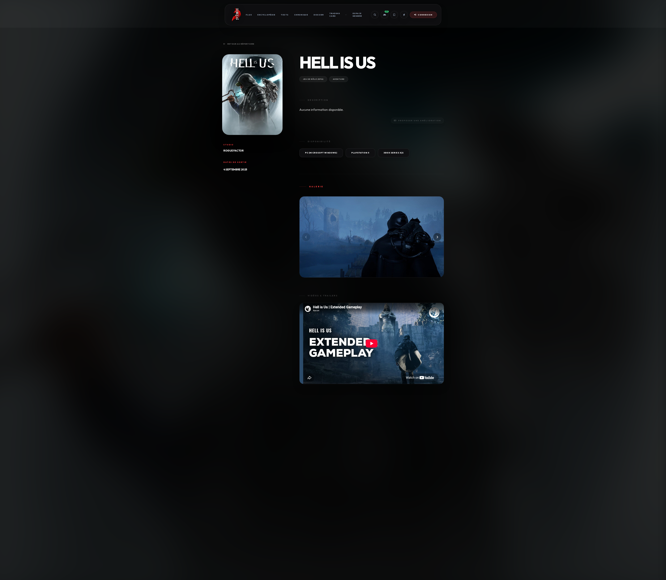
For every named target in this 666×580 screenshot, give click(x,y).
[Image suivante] (437, 237)
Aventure (338, 79)
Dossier (319, 15)
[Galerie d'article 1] (371, 237)
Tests (285, 15)
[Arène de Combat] (404, 15)
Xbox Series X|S (394, 153)
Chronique (301, 15)
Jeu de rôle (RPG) (313, 79)
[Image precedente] (306, 237)
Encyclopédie (266, 15)
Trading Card (334, 14)
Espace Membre (357, 14)
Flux (249, 15)
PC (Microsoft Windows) (321, 153)
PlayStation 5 (360, 153)
